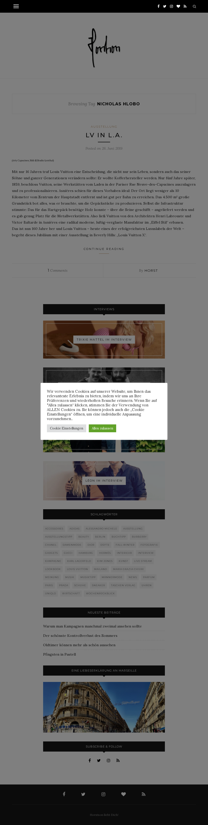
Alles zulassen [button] (102, 428)
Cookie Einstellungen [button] (66, 428)
